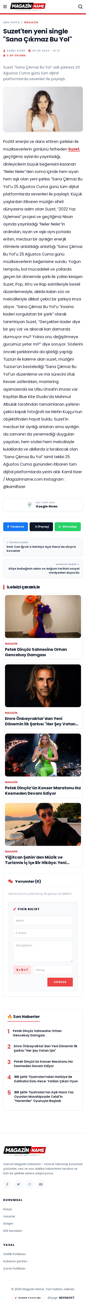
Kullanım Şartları (15, 1261)
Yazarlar (9, 1216)
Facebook (17, 526)
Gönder (60, 982)
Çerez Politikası (14, 1268)
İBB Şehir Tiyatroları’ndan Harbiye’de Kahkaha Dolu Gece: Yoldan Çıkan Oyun (46, 1079)
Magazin (31, 22)
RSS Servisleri (12, 1231)
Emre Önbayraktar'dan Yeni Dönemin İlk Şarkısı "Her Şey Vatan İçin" (45, 1048)
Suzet (73, 149)
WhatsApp (70, 526)
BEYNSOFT (67, 1298)
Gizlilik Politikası (14, 1254)
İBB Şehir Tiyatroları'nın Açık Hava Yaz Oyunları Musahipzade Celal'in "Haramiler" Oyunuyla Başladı (44, 1096)
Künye (7, 1209)
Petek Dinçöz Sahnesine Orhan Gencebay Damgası (37, 1033)
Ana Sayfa (11, 22)
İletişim (8, 1224)
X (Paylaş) (42, 526)
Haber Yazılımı (29, 1297)
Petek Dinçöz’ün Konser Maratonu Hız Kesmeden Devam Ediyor (43, 1063)
